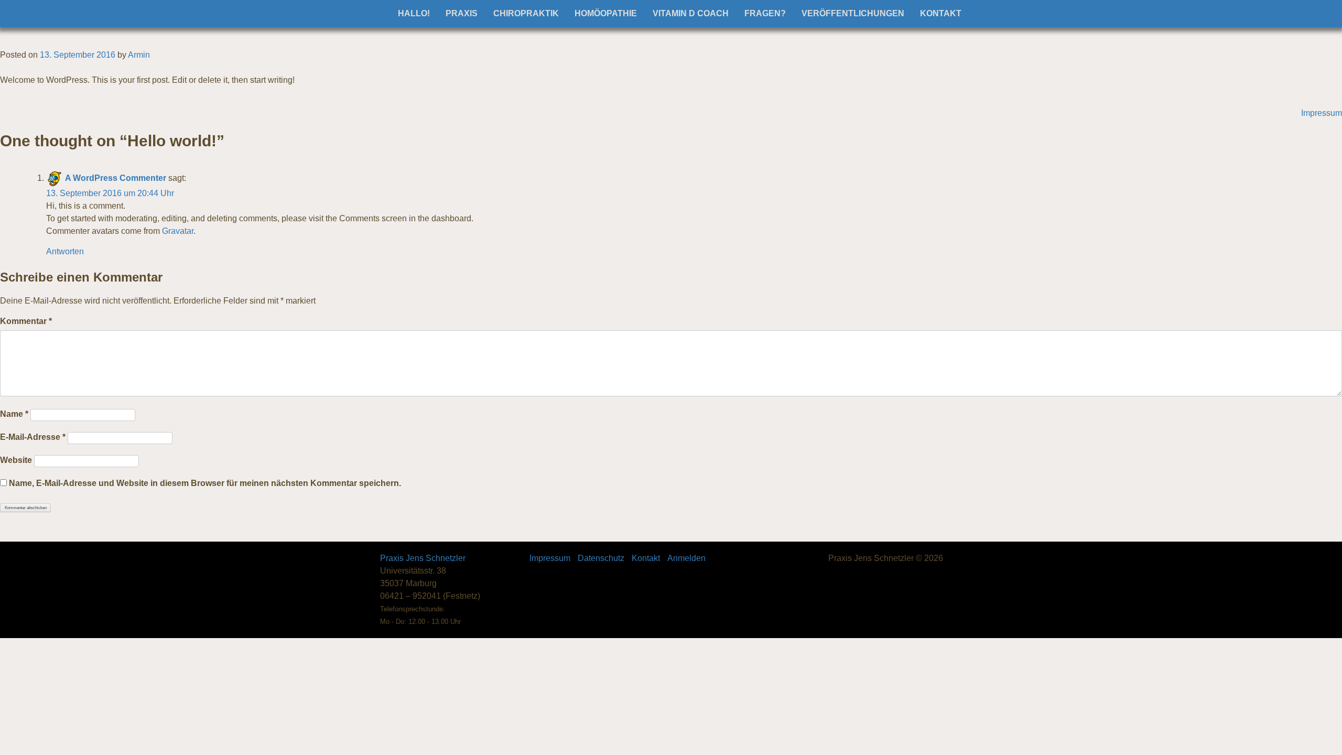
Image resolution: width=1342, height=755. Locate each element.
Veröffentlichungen (853, 13)
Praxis (462, 13)
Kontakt (940, 13)
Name (14, 413)
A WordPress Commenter (115, 178)
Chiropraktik (526, 13)
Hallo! (414, 13)
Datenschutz (601, 558)
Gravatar (177, 230)
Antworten (65, 251)
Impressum (1321, 113)
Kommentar (26, 321)
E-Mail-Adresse (33, 437)
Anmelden (686, 558)
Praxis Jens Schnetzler (423, 558)
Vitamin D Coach (691, 13)
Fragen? (765, 13)
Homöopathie (606, 13)
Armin (139, 54)
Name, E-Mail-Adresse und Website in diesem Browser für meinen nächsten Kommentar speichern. (205, 483)
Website (16, 460)
